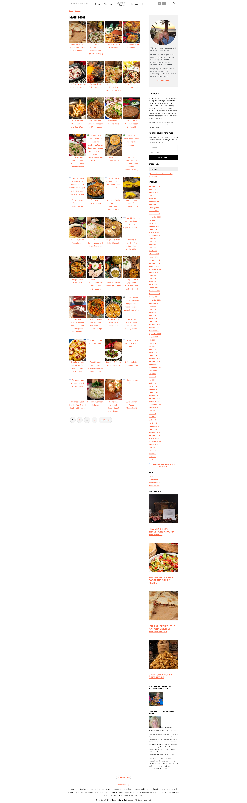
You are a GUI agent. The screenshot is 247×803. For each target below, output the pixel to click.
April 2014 (152, 457)
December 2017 (154, 324)
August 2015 (153, 407)
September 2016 (155, 367)
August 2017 (153, 337)
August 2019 (153, 272)
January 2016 (153, 392)
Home (97, 4)
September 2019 (155, 269)
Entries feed (153, 479)
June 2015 (152, 414)
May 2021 (152, 220)
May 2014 (152, 454)
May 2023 (152, 198)
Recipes (134, 4)
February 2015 (154, 426)
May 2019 (152, 281)
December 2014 (154, 432)
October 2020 (154, 232)
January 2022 (154, 211)
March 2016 (153, 386)
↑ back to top (124, 777)
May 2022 (152, 204)
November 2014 (154, 435)
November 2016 (154, 361)
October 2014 (154, 438)
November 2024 (154, 186)
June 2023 (152, 195)
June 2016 (152, 377)
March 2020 (153, 251)
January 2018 (153, 321)
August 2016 (153, 371)
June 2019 (152, 278)
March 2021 (153, 223)
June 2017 (152, 343)
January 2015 (153, 429)
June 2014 (152, 450)
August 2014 (153, 444)
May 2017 (152, 346)
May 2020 (152, 244)
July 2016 (152, 374)
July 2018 (152, 306)
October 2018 (154, 297)
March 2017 (153, 352)
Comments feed (154, 482)
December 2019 (154, 260)
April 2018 (152, 315)
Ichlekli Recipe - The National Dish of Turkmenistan (162, 629)
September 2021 (155, 217)
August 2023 (153, 192)
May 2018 (152, 312)
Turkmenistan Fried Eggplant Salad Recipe (162, 580)
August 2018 (153, 303)
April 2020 (152, 248)
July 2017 (152, 340)
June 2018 (152, 309)
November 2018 (154, 294)
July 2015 (152, 411)
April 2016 (152, 383)
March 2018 (153, 318)
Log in (151, 476)
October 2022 (154, 201)
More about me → (163, 80)
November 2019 (154, 263)
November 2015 (154, 398)
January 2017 (153, 355)
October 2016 (154, 364)
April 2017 (152, 349)
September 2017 (155, 334)
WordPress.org (154, 486)
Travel (144, 4)
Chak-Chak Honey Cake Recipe (160, 676)
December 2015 (154, 395)
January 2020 (154, 257)
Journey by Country (121, 4)
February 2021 (154, 226)
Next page (105, 420)
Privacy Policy (123, 785)
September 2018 (155, 300)
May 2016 (152, 380)
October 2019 (154, 266)
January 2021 (153, 229)
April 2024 (152, 189)
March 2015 (153, 423)
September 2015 (155, 404)
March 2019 (153, 284)
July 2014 (152, 447)
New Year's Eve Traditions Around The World (161, 532)
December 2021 (154, 214)
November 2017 (154, 327)
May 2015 (152, 417)
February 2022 (154, 208)
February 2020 (154, 254)
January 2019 (153, 288)
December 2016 (154, 358)
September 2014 (155, 441)
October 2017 (154, 331)
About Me (108, 4)
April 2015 (152, 420)
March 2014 (153, 460)
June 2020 (152, 241)
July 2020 (152, 238)
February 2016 (154, 389)
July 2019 (152, 275)
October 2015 (154, 401)
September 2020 (155, 235)
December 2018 (154, 291)
